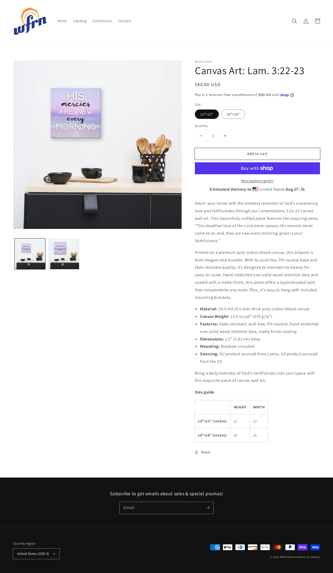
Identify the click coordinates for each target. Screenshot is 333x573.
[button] (294, 21)
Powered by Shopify (307, 557)
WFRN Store (287, 557)
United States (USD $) (33, 553)
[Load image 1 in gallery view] (30, 253)
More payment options (257, 181)
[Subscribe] (207, 507)
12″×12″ (206, 114)
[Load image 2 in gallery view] (63, 253)
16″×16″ (233, 114)
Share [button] (205, 452)
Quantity (201, 126)
